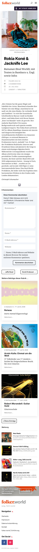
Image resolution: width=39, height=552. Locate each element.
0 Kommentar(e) (15, 84)
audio (12, 50)
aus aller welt (22, 50)
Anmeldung (25, 491)
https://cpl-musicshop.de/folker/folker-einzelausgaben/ (25, 437)
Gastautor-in (10, 307)
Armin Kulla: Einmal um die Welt (18, 354)
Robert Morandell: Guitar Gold (17, 404)
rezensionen (19, 52)
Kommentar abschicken (24, 263)
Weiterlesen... (8, 317)
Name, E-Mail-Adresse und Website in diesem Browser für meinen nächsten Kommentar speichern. (19, 255)
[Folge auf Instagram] (10, 542)
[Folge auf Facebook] (4, 542)
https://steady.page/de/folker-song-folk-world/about (25, 465)
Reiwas (8, 310)
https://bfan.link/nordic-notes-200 (25, 478)
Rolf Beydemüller (11, 350)
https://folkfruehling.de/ (26, 451)
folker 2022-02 (14, 81)
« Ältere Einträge (9, 421)
